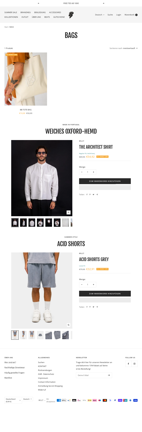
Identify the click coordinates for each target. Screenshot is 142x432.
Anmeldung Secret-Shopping (50, 386)
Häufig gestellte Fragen (14, 372)
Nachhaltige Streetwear (14, 367)
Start (6, 27)
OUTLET (25, 17)
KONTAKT (42, 366)
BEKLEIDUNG (40, 12)
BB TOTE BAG (26, 109)
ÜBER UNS (36, 17)
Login (118, 14)
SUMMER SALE (10, 12)
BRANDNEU (26, 12)
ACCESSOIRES (55, 12)
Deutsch (98, 15)
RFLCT (81, 141)
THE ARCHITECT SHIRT (96, 147)
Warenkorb (131, 14)
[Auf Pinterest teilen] (90, 194)
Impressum (43, 378)
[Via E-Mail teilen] (97, 194)
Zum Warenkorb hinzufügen (105, 181)
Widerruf (42, 389)
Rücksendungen (45, 370)
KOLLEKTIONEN (11, 17)
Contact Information (46, 382)
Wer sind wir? (10, 362)
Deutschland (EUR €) (10, 400)
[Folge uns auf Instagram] (134, 364)
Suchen (41, 362)
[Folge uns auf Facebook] (128, 364)
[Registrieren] (109, 375)
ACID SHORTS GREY (94, 259)
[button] (105, 187)
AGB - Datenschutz (46, 374)
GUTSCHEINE (59, 17)
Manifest (8, 377)
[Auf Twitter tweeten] (93, 194)
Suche (110, 14)
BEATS (47, 17)
